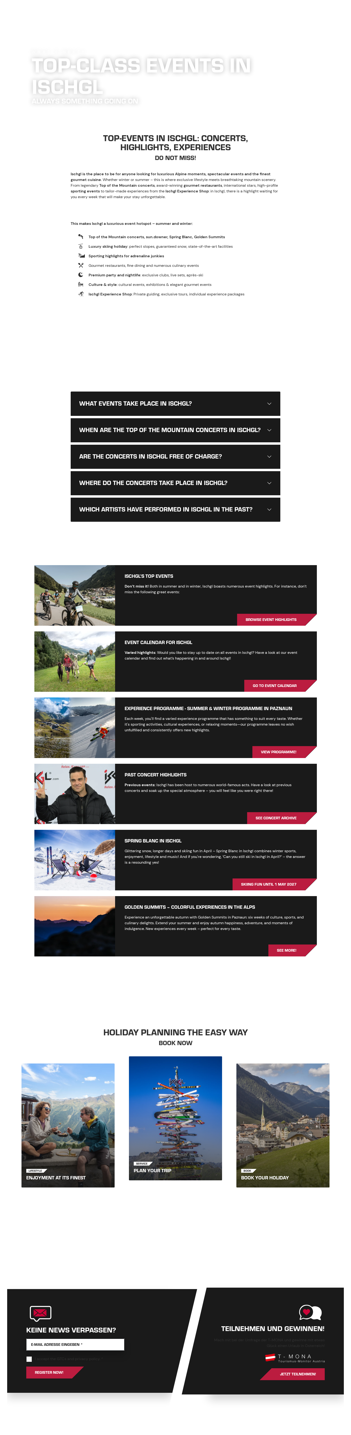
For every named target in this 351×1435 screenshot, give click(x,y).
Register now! (49, 1372)
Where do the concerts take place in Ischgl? (153, 483)
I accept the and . (69, 1358)
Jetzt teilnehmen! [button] (298, 1374)
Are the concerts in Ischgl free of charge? (150, 456)
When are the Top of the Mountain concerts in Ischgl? (170, 430)
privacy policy (87, 1358)
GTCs (61, 1358)
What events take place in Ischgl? (135, 403)
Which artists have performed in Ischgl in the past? (166, 509)
